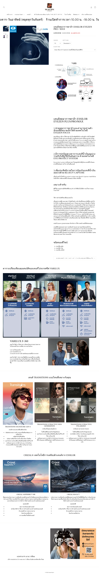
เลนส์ (29, 14)
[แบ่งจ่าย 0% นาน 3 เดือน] (26, 541)
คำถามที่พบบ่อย (87, 14)
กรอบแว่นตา (19, 14)
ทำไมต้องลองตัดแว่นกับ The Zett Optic (48, 14)
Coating (57, 46)
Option (66, 40)
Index (56, 40)
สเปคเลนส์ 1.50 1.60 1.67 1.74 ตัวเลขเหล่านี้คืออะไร (74, 258)
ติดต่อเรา (76, 14)
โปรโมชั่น (68, 14)
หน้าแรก (10, 14)
